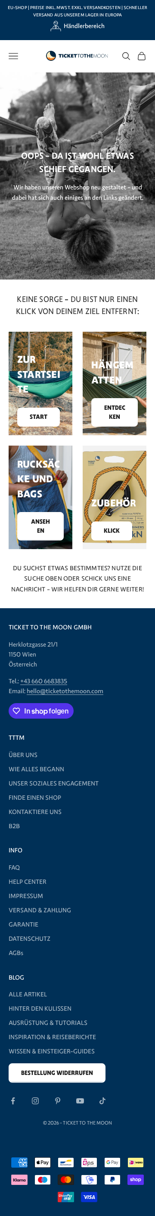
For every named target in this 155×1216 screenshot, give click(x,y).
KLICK (112, 530)
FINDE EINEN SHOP (35, 797)
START (38, 417)
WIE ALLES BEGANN (36, 769)
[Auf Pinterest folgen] (57, 1101)
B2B (14, 826)
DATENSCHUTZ (29, 939)
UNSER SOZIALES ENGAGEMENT (54, 783)
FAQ (14, 867)
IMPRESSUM (26, 896)
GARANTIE (23, 924)
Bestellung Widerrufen (57, 1073)
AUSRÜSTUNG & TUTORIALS (48, 1023)
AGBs (16, 953)
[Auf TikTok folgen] (102, 1101)
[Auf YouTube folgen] (80, 1101)
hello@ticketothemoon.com (65, 691)
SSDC (90, 1142)
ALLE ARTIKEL (28, 994)
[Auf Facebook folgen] (13, 1101)
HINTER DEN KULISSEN (40, 1008)
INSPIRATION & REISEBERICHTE (52, 1037)
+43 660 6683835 (43, 681)
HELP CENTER (27, 882)
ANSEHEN (40, 526)
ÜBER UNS (23, 755)
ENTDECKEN (114, 412)
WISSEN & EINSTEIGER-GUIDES (52, 1051)
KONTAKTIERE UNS (35, 812)
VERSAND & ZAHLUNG (40, 910)
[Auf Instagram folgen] (35, 1101)
